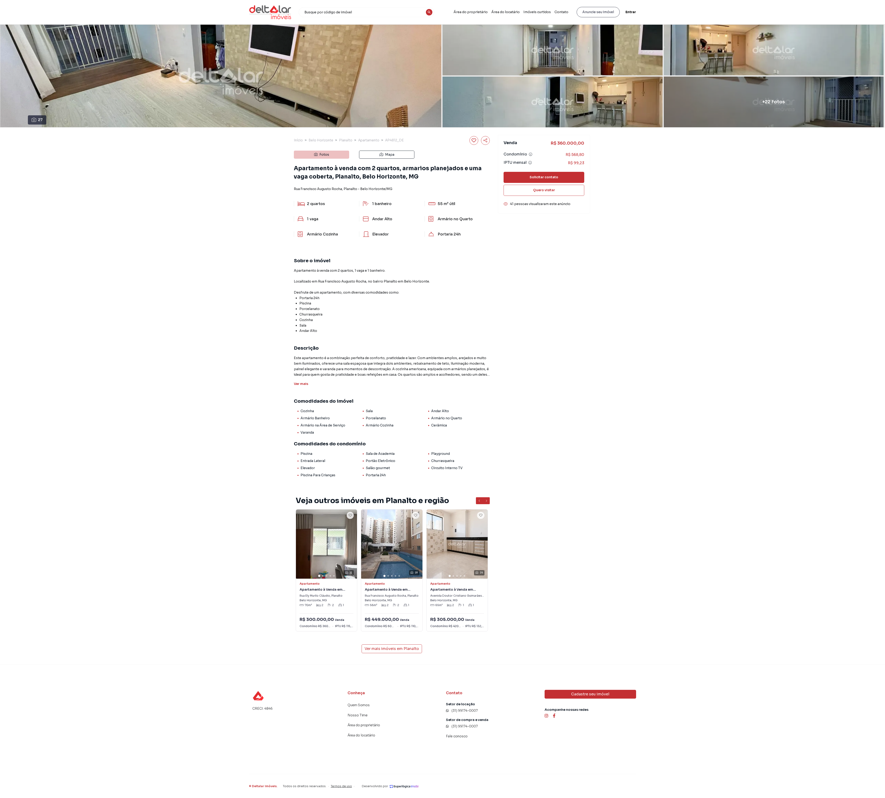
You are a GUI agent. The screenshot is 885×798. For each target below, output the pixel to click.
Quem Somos (359, 705)
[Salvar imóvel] (473, 140)
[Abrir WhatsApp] (11, 786)
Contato (561, 12)
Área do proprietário (471, 12)
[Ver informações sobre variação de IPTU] (530, 162)
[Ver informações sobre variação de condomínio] (530, 154)
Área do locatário (505, 12)
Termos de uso (341, 786)
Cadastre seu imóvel (590, 694)
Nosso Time (358, 715)
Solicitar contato (544, 177)
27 (40, 119)
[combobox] (366, 12)
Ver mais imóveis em (392, 648)
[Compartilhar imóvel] (485, 140)
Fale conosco (457, 736)
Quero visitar (544, 190)
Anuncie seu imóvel (598, 12)
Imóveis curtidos (537, 12)
